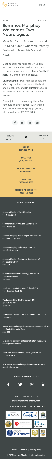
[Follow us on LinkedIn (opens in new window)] (43, 384)
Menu (42, 5)
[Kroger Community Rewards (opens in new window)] (32, 384)
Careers (14, 449)
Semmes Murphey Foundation (26, 406)
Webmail (23, 449)
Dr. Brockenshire (12, 80)
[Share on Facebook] (15, 122)
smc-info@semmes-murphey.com (26, 401)
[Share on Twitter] (22, 122)
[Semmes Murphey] (10, 4)
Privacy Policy (35, 449)
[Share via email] (37, 122)
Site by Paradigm (38, 455)
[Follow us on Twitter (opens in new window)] (20, 384)
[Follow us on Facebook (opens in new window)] (8, 384)
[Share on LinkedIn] (30, 122)
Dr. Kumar (30, 87)
